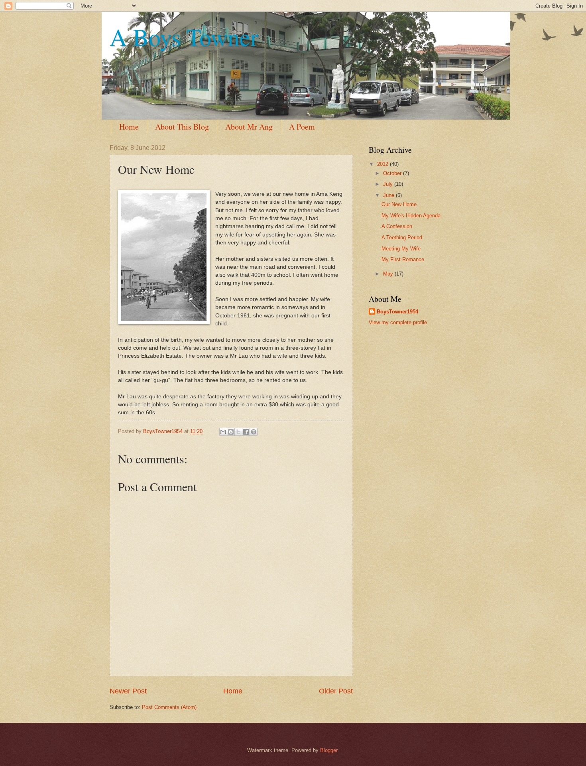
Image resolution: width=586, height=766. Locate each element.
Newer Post (128, 691)
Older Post (336, 691)
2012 (383, 164)
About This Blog (182, 126)
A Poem (302, 126)
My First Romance (402, 259)
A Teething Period (401, 237)
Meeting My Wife (401, 249)
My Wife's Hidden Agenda (410, 216)
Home (129, 126)
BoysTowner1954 (397, 312)
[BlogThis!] (231, 432)
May (389, 274)
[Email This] (223, 432)
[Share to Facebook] (246, 432)
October (393, 173)
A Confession (396, 226)
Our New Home (399, 204)
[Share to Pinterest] (254, 432)
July (388, 184)
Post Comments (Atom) (169, 707)
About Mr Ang (249, 126)
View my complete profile (398, 322)
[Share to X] (238, 432)
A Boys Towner (184, 37)
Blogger (328, 750)
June (389, 195)
